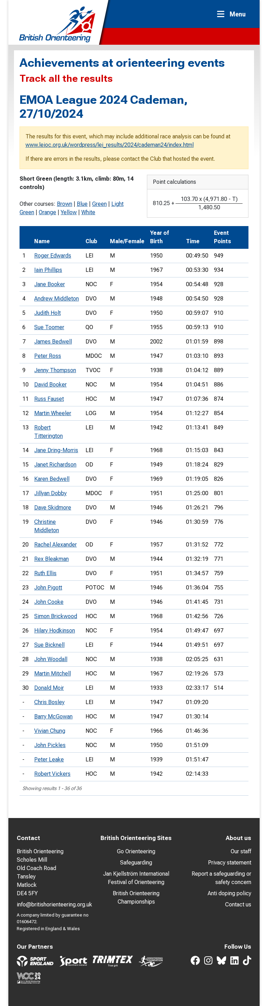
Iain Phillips (48, 270)
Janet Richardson (55, 464)
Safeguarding (136, 862)
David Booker (50, 384)
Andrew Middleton (56, 298)
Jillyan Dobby (50, 493)
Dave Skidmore (52, 507)
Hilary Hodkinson (54, 630)
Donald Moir (49, 688)
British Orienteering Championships (136, 897)
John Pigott (48, 587)
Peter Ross (47, 356)
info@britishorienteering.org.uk (54, 904)
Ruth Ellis (45, 573)
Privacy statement (229, 862)
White (88, 212)
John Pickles (50, 745)
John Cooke (49, 602)
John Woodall (50, 659)
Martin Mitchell (52, 673)
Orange (47, 212)
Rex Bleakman (51, 559)
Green (99, 204)
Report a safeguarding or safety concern (221, 877)
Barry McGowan (53, 716)
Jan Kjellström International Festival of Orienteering (136, 877)
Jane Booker (49, 284)
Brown (64, 204)
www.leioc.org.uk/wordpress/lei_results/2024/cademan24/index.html (109, 145)
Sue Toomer (49, 327)
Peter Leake (49, 759)
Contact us (238, 904)
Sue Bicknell (49, 645)
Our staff (241, 851)
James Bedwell (53, 341)
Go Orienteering (136, 851)
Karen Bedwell (51, 479)
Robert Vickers (52, 773)
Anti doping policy (229, 893)
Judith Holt (47, 313)
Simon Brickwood (55, 616)
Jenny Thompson (55, 370)
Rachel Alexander (55, 544)
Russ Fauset (49, 399)
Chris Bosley (49, 702)
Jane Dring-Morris (56, 450)
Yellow (69, 212)
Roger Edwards (52, 255)
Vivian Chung (49, 731)
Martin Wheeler (52, 413)
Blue (82, 204)
